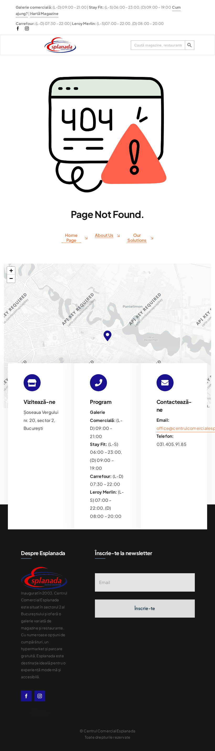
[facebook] (18, 28)
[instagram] (27, 28)
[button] (107, 336)
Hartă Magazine (44, 13)
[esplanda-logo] (60, 39)
